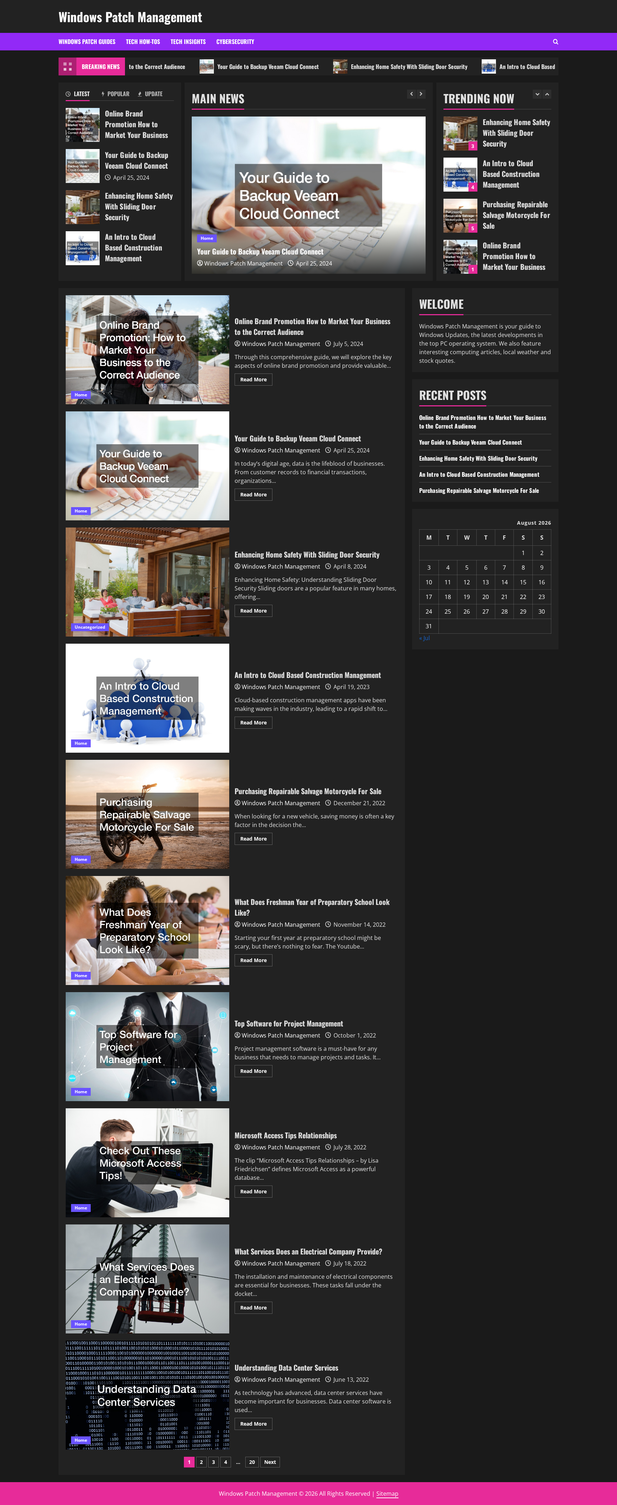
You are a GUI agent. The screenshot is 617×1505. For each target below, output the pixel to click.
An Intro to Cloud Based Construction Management (495, 66)
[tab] (84, 95)
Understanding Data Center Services (147, 1395)
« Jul (424, 638)
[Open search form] (555, 42)
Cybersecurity (235, 41)
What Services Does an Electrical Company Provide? (147, 1278)
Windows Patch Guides (87, 41)
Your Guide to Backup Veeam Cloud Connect (204, 66)
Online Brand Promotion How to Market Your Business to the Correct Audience (83, 125)
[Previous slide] (411, 94)
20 (252, 1462)
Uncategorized (216, 238)
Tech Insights (188, 41)
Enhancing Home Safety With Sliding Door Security (345, 66)
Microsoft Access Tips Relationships (147, 1162)
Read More (256, 381)
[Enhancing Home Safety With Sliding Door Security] (309, 195)
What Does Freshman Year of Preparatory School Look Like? (147, 930)
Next (270, 1462)
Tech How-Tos (143, 41)
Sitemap (387, 1493)
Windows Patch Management (130, 16)
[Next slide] (421, 94)
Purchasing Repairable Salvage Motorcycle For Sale (460, 175)
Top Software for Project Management (147, 1046)
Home (81, 395)
